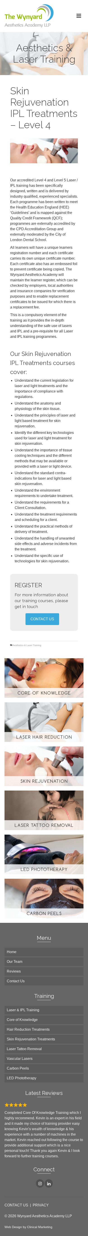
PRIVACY (41, 1205)
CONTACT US (42, 619)
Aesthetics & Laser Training (27, 645)
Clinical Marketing (39, 1227)
